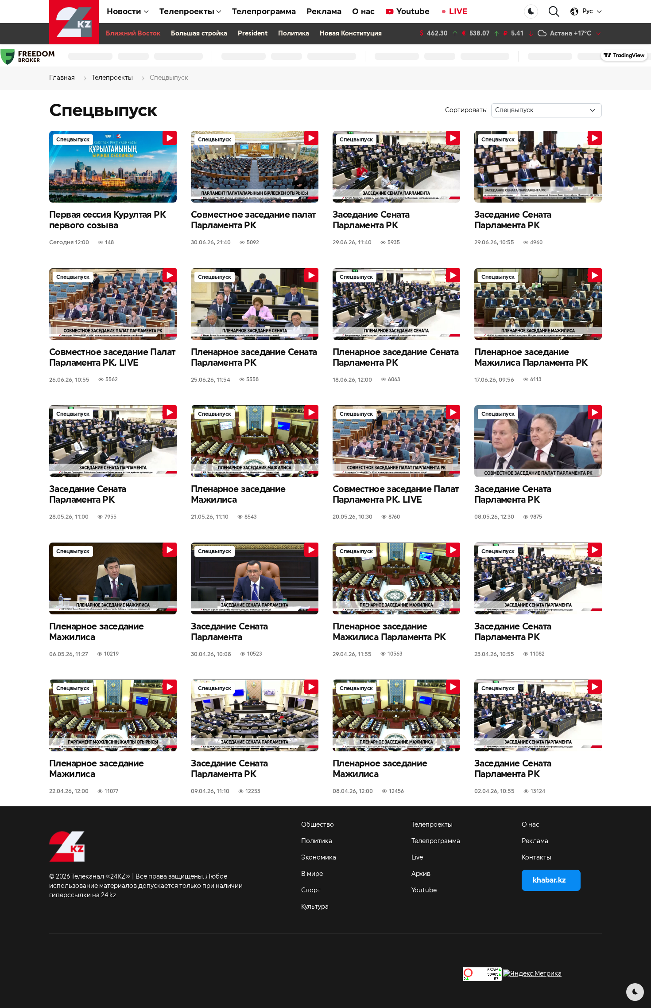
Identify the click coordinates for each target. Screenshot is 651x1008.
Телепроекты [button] (186, 12)
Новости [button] (124, 12)
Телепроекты (432, 825)
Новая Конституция (351, 34)
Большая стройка (199, 34)
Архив (420, 874)
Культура (315, 907)
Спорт (311, 890)
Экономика (318, 858)
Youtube (413, 12)
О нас (363, 12)
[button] (554, 11)
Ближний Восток (133, 34)
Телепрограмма (264, 12)
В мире (312, 874)
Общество (317, 825)
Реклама (323, 12)
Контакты (536, 858)
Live (417, 858)
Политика (293, 34)
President (252, 34)
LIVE (458, 12)
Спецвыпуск (72, 139)
